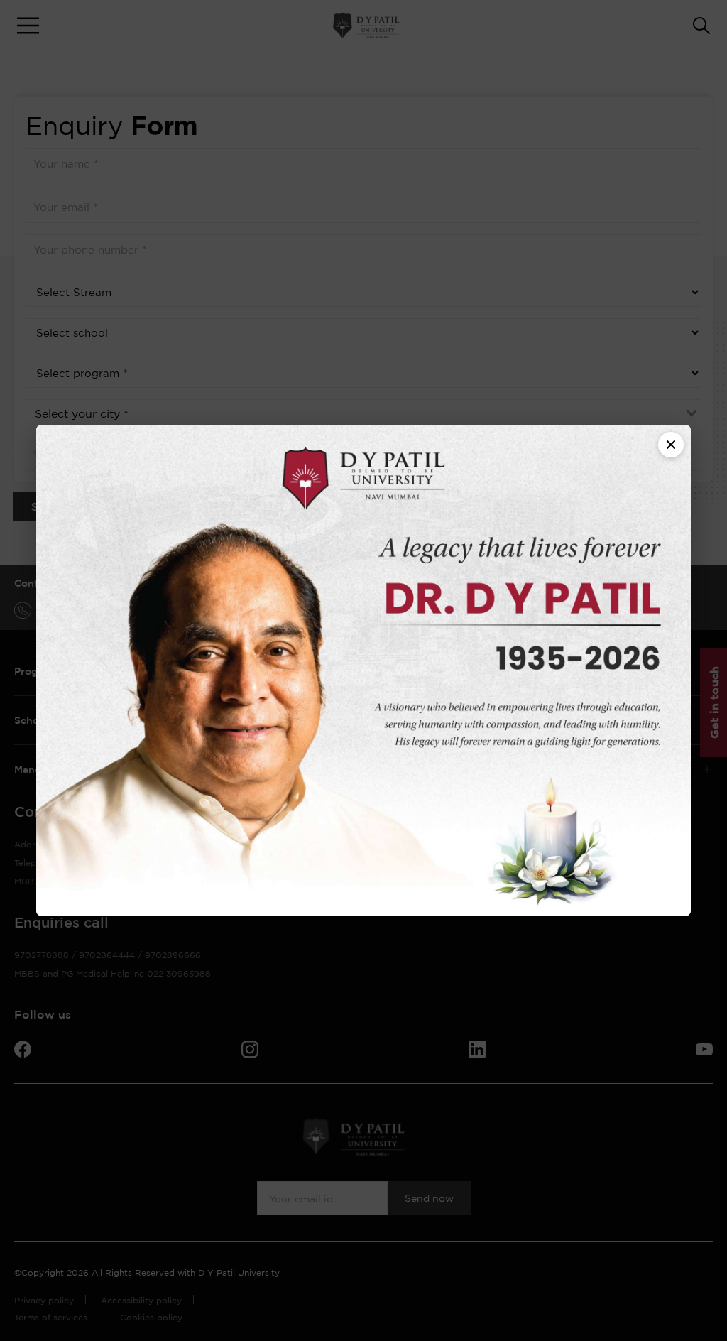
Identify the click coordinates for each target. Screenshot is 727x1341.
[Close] (671, 444)
